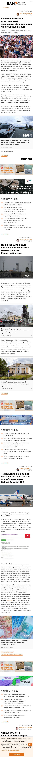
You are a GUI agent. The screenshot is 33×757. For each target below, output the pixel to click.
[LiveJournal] (31, 159)
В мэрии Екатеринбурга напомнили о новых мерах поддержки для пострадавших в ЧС (16, 220)
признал (9, 600)
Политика (4, 652)
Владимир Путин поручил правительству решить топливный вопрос (17, 203)
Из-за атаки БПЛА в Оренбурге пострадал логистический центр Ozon (16, 695)
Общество (4, 155)
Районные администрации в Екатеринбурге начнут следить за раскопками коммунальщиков (15, 209)
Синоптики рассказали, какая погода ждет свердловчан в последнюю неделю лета (17, 451)
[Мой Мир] (29, 159)
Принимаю (16, 754)
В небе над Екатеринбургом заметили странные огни (16, 434)
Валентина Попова (25, 727)
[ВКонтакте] (22, 159)
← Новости (5, 7)
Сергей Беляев (25, 468)
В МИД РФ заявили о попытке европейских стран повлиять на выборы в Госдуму (17, 227)
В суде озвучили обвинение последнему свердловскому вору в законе (17, 706)
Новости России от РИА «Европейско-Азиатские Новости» (12, 4)
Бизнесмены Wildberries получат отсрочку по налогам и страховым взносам (18, 439)
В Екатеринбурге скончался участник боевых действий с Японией (16, 457)
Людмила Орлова (26, 239)
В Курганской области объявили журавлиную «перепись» (14, 215)
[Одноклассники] (24, 159)
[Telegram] (26, 159)
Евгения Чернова (26, 13)
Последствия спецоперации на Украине (12, 654)
